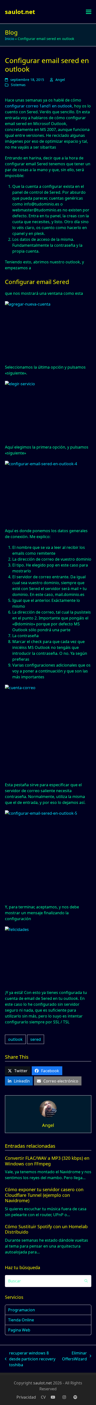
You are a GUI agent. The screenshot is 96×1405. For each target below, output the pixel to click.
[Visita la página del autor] (48, 1108)
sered (35, 1039)
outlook (15, 1039)
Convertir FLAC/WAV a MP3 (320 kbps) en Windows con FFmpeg (47, 1161)
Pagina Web (19, 1330)
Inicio (9, 38)
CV (43, 1397)
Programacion (21, 1310)
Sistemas (18, 84)
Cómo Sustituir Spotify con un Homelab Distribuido (46, 1229)
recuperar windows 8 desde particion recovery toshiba (30, 1359)
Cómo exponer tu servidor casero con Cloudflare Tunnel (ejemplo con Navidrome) (44, 1194)
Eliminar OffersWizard (74, 1356)
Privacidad (26, 1397)
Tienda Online (21, 1320)
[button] (88, 12)
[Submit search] (86, 1280)
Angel (60, 79)
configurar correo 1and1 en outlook (38, 106)
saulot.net (20, 12)
